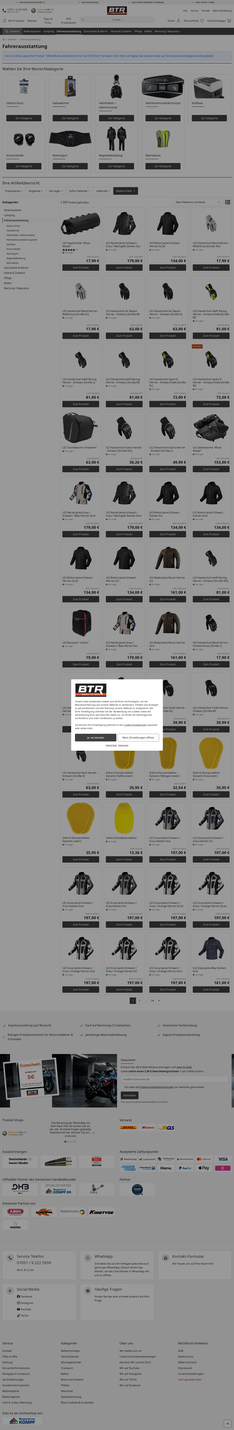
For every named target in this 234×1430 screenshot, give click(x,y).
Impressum (123, 745)
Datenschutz (111, 745)
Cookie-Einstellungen (135, 724)
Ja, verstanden (95, 737)
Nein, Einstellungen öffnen (138, 737)
